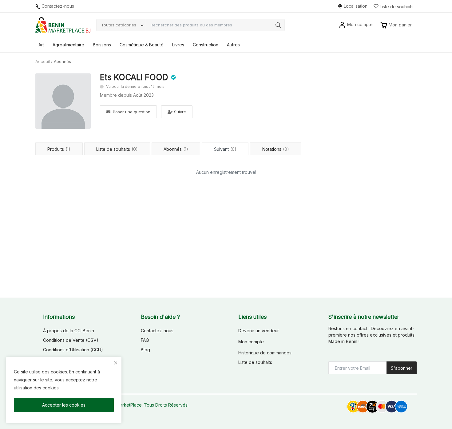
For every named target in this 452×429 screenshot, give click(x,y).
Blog (145, 349)
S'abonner (401, 368)
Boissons (102, 44)
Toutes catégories (118, 24)
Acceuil (42, 61)
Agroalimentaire (68, 44)
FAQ (145, 340)
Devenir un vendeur (258, 330)
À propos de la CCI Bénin (68, 330)
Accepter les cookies (63, 405)
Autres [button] (233, 44)
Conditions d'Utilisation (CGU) (73, 349)
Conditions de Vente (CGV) (70, 340)
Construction (205, 44)
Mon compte (251, 341)
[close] (115, 363)
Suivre (180, 111)
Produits (58, 149)
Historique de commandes (264, 352)
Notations (275, 149)
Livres (178, 44)
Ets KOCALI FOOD (134, 77)
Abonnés (176, 149)
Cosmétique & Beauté (142, 44)
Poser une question (131, 111)
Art (41, 44)
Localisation (355, 6)
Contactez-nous (57, 6)
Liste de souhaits (117, 149)
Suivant (225, 149)
